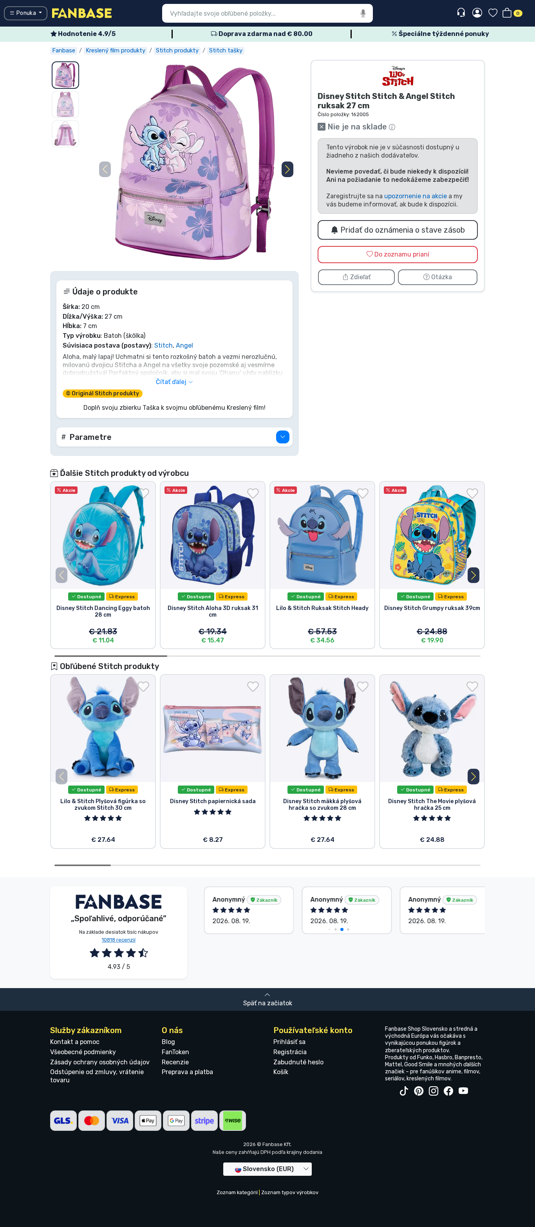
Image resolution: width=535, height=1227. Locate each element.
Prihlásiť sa (289, 1042)
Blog (168, 1042)
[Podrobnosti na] (282, 437)
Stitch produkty (177, 50)
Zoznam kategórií (237, 1192)
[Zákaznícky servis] (462, 12)
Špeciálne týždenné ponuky (443, 34)
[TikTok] (403, 1091)
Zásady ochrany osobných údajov (100, 1062)
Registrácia (290, 1052)
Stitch (163, 345)
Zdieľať (360, 277)
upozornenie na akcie (415, 196)
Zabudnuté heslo (298, 1062)
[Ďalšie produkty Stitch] (397, 76)
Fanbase (63, 50)
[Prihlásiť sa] (477, 13)
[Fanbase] (82, 12)
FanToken (175, 1052)
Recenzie (175, 1062)
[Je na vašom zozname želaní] (143, 493)
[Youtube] (463, 1091)
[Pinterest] (418, 1091)
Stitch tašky (225, 50)
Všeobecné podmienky (83, 1052)
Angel (184, 345)
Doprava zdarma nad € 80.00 (265, 34)
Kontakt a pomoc (74, 1042)
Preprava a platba (187, 1072)
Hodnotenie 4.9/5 (86, 34)
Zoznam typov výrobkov (289, 1192)
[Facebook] (448, 1091)
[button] (287, 169)
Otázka (441, 277)
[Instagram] (433, 1091)
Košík (280, 1072)
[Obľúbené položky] (493, 13)
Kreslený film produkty (115, 50)
